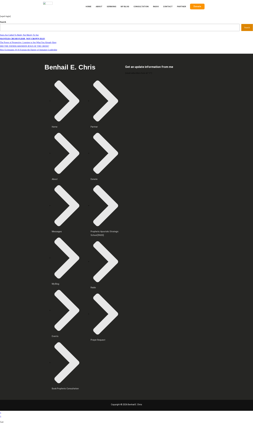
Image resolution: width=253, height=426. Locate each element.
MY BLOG (125, 6)
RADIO (156, 6)
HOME (88, 6)
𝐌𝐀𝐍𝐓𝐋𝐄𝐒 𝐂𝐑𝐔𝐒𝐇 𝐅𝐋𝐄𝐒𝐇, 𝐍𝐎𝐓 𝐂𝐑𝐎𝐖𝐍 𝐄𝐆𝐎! (22, 39)
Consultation (141, 6)
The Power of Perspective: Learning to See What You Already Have (28, 42)
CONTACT (168, 6)
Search (3, 22)
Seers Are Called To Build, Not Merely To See (19, 35)
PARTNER (181, 6)
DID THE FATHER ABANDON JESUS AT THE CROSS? (24, 46)
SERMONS (111, 6)
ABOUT (99, 6)
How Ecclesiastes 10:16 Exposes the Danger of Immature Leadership (28, 50)
